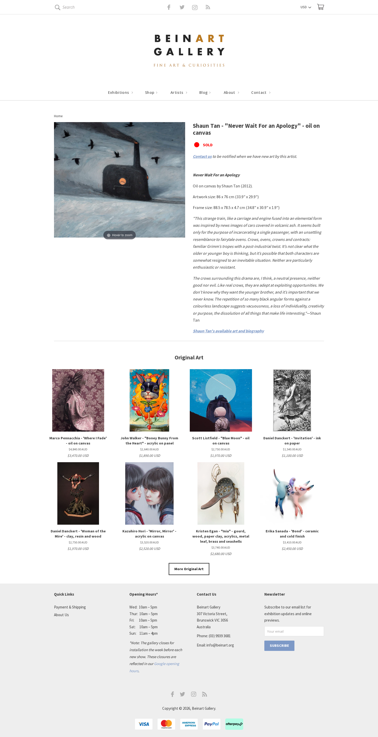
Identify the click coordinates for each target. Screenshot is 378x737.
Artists (177, 92)
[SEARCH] (56, 8)
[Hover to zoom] (119, 181)
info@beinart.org (220, 645)
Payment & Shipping (70, 607)
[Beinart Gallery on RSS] (198, 7)
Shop (150, 92)
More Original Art (189, 569)
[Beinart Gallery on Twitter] (172, 7)
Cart (320, 7)
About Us (61, 614)
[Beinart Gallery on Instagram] (193, 695)
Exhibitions (119, 92)
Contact (259, 92)
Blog (204, 92)
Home (58, 116)
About (230, 92)
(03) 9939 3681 (220, 635)
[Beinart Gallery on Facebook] (165, 7)
